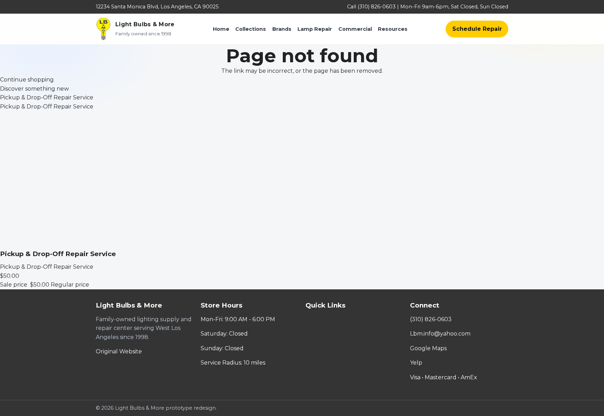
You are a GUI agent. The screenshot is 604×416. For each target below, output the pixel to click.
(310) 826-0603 (431, 319)
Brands (282, 29)
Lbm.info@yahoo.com (440, 333)
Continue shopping (27, 79)
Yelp (416, 362)
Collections (250, 29)
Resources (393, 29)
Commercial (355, 29)
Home (221, 29)
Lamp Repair (314, 29)
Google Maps (428, 348)
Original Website (119, 351)
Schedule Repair (477, 29)
